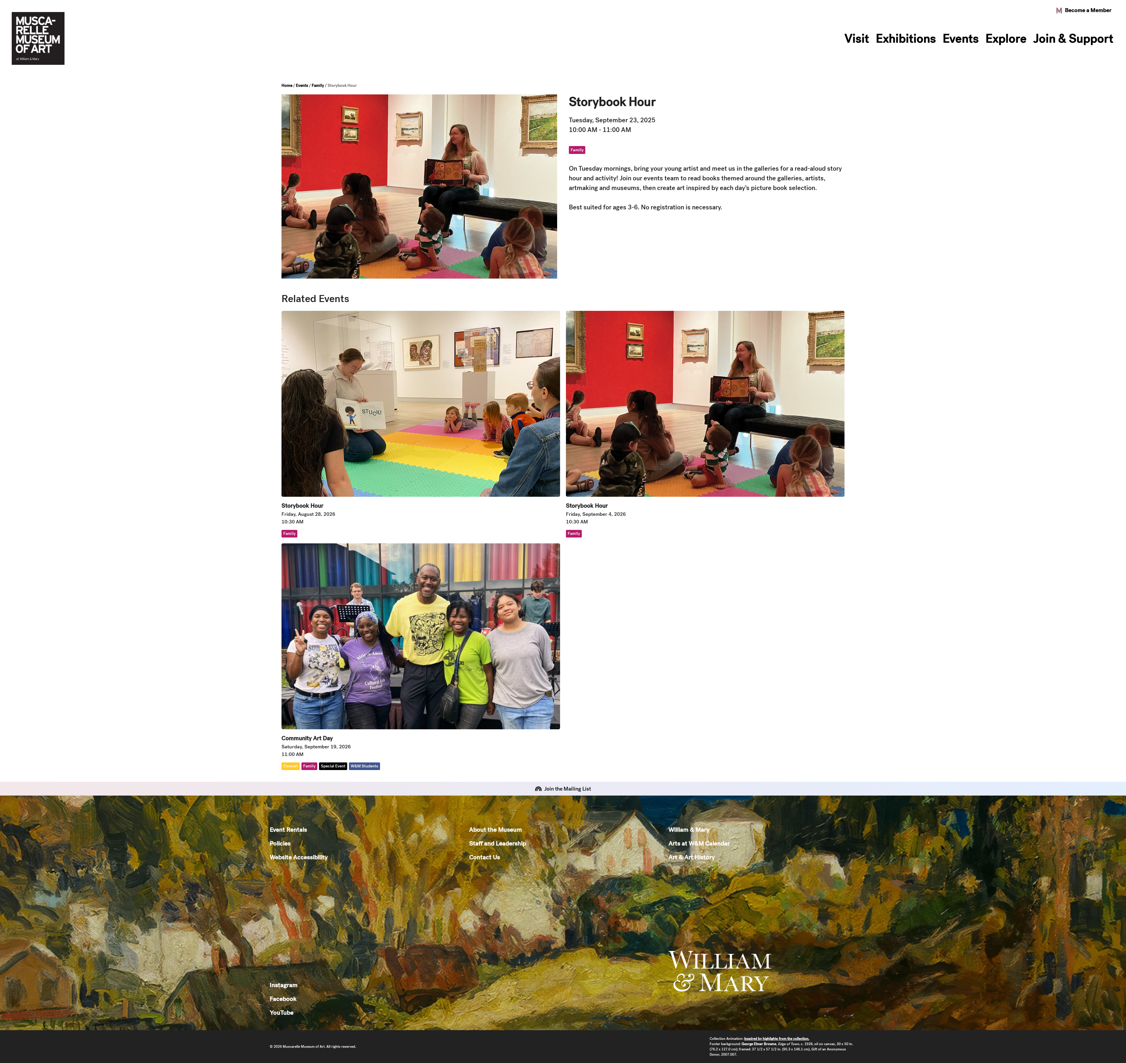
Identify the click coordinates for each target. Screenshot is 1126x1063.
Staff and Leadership (497, 843)
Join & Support (1073, 38)
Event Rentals (288, 829)
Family (318, 85)
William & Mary (689, 829)
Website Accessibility (299, 857)
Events (961, 38)
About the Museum (495, 829)
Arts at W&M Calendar (699, 843)
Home (287, 85)
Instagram (284, 985)
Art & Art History (692, 857)
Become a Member (1088, 10)
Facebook (283, 999)
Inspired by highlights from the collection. (776, 1038)
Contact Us (484, 857)
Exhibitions (906, 38)
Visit (856, 38)
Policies (280, 843)
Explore (1006, 38)
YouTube (282, 1012)
